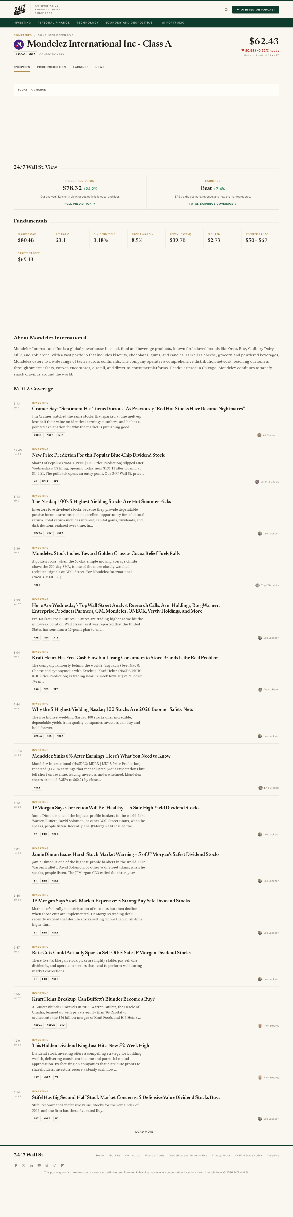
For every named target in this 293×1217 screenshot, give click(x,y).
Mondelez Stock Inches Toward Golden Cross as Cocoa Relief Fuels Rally (106, 554)
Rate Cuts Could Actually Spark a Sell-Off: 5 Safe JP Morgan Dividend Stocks (111, 953)
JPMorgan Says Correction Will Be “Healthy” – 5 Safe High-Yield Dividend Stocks (115, 808)
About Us (115, 1155)
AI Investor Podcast (258, 9)
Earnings (81, 67)
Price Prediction (51, 67)
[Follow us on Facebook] (16, 1165)
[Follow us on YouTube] (39, 1165)
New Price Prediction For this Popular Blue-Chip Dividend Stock (98, 455)
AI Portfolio (173, 22)
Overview (22, 67)
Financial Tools (155, 1155)
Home (100, 1155)
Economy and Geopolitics (129, 22)
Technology (87, 22)
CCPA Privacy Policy (248, 1155)
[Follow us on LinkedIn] (31, 1165)
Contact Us (132, 1155)
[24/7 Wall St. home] (20, 9)
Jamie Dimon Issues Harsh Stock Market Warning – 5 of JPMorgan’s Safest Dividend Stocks (126, 854)
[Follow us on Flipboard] (62, 1165)
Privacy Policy (221, 1155)
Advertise (273, 1155)
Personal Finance (54, 22)
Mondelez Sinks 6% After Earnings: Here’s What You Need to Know (101, 756)
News (99, 67)
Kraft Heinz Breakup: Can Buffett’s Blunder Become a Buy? (93, 999)
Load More (146, 1131)
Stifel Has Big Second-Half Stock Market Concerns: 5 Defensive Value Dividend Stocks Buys (126, 1098)
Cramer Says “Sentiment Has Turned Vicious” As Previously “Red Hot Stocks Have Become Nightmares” (138, 409)
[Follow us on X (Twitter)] (24, 1165)
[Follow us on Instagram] (47, 1165)
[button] (226, 10)
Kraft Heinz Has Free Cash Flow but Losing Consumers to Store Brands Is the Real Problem (125, 658)
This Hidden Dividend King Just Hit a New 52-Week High (90, 1046)
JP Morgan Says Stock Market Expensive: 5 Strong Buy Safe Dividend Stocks (111, 901)
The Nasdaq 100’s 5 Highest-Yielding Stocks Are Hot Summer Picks (101, 502)
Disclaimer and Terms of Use (188, 1155)
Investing (22, 22)
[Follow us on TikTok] (55, 1165)
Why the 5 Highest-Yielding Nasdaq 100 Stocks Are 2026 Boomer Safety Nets (112, 710)
